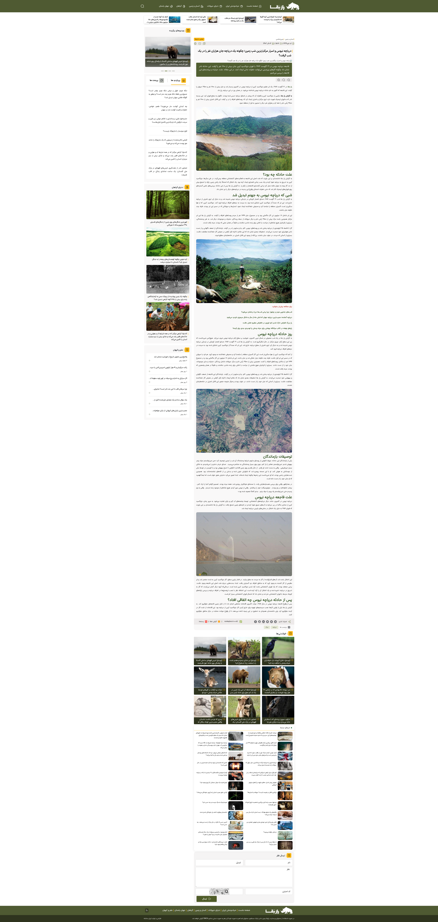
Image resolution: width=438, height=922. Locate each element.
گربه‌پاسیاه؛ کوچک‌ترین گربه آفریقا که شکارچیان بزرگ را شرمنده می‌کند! (271, 19)
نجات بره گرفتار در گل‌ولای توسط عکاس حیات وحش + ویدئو (210, 691)
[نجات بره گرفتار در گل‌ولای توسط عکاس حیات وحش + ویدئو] (210, 677)
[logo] (284, 6)
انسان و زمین (194, 6)
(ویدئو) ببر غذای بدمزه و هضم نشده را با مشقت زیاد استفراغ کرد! (243, 662)
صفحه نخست (252, 6)
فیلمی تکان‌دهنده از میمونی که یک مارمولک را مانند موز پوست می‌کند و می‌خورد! (168, 142)
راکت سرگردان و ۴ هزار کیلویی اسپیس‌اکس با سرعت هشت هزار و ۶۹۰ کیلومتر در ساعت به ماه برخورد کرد (168, 367)
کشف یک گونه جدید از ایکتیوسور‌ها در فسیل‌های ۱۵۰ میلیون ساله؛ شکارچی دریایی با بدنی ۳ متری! (158, 20)
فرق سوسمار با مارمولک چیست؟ (175, 131)
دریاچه (275, 627)
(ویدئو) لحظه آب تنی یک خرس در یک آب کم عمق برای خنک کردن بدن (243, 691)
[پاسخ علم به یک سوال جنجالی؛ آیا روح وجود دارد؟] (235, 785)
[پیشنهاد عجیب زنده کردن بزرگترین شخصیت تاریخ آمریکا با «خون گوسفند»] (284, 805)
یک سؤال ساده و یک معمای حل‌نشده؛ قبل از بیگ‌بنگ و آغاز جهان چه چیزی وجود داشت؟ (170, 400)
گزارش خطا (213, 621)
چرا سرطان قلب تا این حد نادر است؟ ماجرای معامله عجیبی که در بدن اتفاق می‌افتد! (170, 389)
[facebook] (255, 621)
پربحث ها (154, 80)
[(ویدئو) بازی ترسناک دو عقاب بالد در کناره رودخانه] (250, 19)
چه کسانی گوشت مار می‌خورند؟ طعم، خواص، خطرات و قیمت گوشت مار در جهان (168, 108)
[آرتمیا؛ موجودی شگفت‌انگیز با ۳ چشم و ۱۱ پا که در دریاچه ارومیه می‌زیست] (235, 776)
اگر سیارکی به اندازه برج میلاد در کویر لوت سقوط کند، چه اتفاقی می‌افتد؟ (168, 378)
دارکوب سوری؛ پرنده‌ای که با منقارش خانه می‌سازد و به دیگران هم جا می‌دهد (277, 721)
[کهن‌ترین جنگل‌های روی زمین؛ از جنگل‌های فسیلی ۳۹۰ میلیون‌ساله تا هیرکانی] (167, 205)
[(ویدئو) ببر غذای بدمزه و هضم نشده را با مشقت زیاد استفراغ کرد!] (244, 647)
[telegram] (275, 621)
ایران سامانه (148, 918)
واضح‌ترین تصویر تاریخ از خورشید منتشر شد (170, 356)
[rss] (146, 910)
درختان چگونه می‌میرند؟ (269, 832)
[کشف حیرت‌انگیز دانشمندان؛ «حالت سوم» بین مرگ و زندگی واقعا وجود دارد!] (235, 845)
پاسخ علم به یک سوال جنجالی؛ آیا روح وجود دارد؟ (213, 783)
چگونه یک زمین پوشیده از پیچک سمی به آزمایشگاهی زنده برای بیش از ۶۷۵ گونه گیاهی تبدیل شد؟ (167, 298)
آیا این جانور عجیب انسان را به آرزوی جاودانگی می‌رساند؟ (212, 792)
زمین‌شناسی (279, 39)
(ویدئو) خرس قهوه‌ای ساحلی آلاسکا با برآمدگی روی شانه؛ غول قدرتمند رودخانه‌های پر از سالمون (209, 662)
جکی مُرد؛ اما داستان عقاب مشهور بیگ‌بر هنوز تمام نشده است (196, 19)
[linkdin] (263, 622)
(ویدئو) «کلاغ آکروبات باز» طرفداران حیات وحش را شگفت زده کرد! (277, 662)
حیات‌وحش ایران (232, 6)
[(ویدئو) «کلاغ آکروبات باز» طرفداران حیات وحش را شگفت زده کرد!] (278, 647)
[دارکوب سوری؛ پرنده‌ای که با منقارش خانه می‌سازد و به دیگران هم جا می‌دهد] (278, 706)
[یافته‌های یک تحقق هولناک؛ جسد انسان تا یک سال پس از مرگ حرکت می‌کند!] (284, 815)
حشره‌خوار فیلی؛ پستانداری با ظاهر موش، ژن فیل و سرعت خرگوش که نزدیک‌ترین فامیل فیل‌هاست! (168, 120)
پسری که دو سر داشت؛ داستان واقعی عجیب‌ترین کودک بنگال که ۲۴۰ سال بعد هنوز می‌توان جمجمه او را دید (209, 721)
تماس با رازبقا (199, 39)
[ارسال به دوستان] (199, 43)
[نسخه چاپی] (195, 43)
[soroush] (259, 621)
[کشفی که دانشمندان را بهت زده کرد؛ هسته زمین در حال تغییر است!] (235, 766)
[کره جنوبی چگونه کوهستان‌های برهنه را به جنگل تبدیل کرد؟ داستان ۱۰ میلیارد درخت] (167, 242)
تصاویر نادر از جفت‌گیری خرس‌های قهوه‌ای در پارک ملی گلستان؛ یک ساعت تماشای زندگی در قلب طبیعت (242, 721)
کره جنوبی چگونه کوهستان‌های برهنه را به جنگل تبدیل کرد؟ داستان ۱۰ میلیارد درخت (169, 261)
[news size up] (278, 80)
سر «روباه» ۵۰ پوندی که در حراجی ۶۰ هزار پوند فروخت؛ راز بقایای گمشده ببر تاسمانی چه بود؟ (276, 691)
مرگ (267, 627)
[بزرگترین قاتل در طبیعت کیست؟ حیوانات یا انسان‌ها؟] (284, 795)
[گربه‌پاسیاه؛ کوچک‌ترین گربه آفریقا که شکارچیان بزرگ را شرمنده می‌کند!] (288, 19)
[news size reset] (282, 80)
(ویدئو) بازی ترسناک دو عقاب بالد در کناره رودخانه (234, 19)
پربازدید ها (175, 80)
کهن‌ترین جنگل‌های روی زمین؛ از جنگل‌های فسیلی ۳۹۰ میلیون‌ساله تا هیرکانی (168, 223)
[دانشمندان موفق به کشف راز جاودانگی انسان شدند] (235, 815)
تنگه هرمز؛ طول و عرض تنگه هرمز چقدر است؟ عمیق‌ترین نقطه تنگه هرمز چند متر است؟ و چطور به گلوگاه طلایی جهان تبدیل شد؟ (168, 94)
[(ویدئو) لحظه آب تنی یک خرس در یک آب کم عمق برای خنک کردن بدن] (244, 677)
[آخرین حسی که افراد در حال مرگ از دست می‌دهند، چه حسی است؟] (235, 825)
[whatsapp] (267, 621)
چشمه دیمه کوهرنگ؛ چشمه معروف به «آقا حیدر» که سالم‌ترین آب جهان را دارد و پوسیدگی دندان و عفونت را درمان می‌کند (212, 745)
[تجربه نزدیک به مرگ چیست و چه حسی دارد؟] (235, 805)
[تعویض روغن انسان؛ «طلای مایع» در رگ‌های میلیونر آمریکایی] (284, 785)
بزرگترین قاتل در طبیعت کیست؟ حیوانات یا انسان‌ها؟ (261, 792)
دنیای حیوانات (212, 6)
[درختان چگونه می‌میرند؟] (284, 835)
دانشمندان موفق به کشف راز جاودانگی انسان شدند (213, 812)
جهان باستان (164, 6)
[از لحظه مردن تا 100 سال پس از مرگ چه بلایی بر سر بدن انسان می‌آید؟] (284, 845)
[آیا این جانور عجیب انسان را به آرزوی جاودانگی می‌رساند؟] (235, 795)
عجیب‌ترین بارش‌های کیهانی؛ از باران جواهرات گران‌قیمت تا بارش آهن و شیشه (170, 410)
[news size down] (287, 80)
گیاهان (179, 6)
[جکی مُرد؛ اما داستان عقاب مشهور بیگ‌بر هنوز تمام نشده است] (212, 19)
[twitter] (271, 621)
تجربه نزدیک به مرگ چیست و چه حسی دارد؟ (214, 802)
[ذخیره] (204, 43)
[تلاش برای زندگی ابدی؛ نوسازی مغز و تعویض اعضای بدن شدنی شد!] (284, 825)
